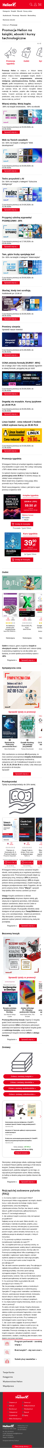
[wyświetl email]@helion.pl (14, 1433)
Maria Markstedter (9, 749)
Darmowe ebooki (9, 20)
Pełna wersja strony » (22, 1446)
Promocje (15, 15)
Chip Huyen (8, 1134)
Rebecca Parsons (15, 631)
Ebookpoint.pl (28, 1409)
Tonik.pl (16, 1440)
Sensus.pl (27, 1402)
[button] (40, 606)
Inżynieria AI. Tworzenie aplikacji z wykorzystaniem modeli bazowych (20, 1131)
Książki (13, 11)
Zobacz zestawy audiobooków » (22, 1088)
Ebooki (19, 11)
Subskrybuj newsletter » (26, 1359)
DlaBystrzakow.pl (29, 1406)
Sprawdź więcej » (11, 132)
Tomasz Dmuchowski (27, 749)
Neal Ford (6, 631)
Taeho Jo (27, 856)
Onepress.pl (13, 1402)
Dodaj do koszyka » (22, 1153)
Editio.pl (11, 1406)
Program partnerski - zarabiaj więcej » (28, 1343)
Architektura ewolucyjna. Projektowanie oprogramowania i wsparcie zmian (10, 629)
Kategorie (6, 11)
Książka (26, 517)
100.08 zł (12, 862)
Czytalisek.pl (13, 1415)
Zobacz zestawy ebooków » (22, 1082)
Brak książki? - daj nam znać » (28, 1350)
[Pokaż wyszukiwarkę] (31, 4)
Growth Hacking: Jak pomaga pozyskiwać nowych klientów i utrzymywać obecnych (27, 744)
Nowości (23, 15)
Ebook (26, 520)
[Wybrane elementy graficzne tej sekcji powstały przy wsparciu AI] (40, 43)
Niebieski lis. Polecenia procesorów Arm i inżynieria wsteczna (10, 744)
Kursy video (27, 11)
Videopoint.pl (13, 1412)
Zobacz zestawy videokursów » (22, 1094)
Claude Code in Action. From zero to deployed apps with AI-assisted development (27, 854)
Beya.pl (26, 1412)
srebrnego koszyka (12, 1030)
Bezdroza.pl (13, 1409)
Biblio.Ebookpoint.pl (15, 1419)
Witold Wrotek (27, 629)
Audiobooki (7, 15)
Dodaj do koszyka (22, 524)
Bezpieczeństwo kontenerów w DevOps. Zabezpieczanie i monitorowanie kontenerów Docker (9, 1010)
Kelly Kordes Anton (25, 1014)
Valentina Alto (9, 1126)
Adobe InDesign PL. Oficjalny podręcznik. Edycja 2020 (27, 1010)
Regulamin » (12, 660)
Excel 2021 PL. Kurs (27, 627)
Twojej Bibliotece (33, 911)
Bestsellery (32, 15)
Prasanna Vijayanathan (10, 856)
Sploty (26, 1415)
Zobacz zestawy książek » (22, 1076)
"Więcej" (27, 888)
